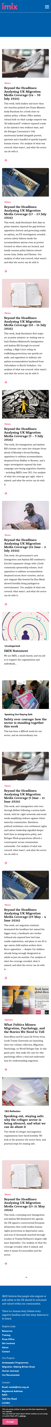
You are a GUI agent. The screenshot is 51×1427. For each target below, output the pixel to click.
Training (6, 1335)
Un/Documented (10, 1375)
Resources (7, 1331)
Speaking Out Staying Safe (18, 714)
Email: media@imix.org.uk (15, 1387)
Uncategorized (12, 646)
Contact (6, 1351)
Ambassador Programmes (15, 1362)
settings (22, 1416)
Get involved (8, 1343)
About (5, 1347)
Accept (10, 1421)
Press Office (8, 1339)
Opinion (9, 1019)
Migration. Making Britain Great (18, 1366)
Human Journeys (10, 1370)
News (8, 83)
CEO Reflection (13, 1111)
